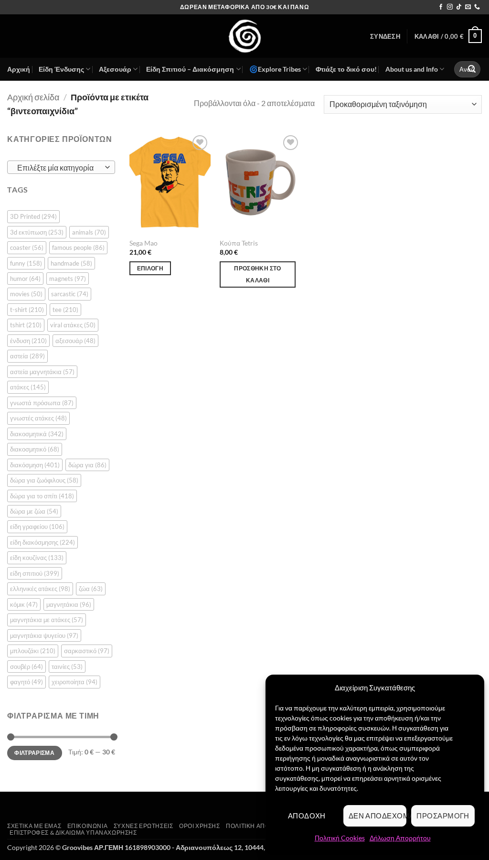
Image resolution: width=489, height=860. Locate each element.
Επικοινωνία (87, 825)
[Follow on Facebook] (441, 7)
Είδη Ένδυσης (61, 69)
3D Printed (33, 216)
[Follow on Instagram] (450, 7)
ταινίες (67, 666)
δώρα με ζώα (34, 511)
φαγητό (26, 682)
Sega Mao (143, 243)
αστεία (27, 356)
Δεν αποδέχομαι (378, 815)
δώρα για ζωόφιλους (44, 480)
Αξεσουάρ (115, 69)
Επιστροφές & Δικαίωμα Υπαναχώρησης (73, 832)
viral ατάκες (73, 325)
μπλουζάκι (32, 651)
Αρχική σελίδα (33, 97)
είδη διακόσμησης (42, 542)
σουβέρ (26, 666)
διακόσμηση (35, 465)
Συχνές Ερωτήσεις (143, 825)
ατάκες (28, 387)
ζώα (91, 588)
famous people (78, 247)
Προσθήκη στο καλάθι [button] (257, 274)
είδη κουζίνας (37, 557)
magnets (67, 278)
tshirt (26, 325)
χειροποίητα (74, 682)
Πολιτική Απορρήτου (260, 825)
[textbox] (59, 167)
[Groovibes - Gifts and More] (244, 36)
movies (26, 294)
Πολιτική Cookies (340, 838)
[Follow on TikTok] (459, 7)
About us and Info (411, 69)
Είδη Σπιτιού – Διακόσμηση (190, 69)
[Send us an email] (468, 7)
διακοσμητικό (34, 449)
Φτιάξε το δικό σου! (346, 69)
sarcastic (69, 294)
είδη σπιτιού (34, 573)
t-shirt (27, 309)
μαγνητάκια (68, 604)
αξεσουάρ (75, 340)
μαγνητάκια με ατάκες (46, 620)
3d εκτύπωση (37, 232)
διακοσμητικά (37, 434)
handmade (71, 263)
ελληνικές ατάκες (40, 588)
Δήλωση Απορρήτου (400, 838)
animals (89, 232)
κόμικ (24, 604)
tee (65, 309)
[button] (385, 36)
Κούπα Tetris (239, 243)
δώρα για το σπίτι (42, 496)
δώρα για (87, 465)
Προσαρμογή (442, 815)
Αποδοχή (307, 815)
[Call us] (477, 7)
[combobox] (61, 167)
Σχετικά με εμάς (34, 825)
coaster (26, 247)
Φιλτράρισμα (34, 752)
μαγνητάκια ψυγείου (44, 635)
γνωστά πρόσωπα (42, 403)
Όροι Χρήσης (199, 825)
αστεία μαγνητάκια (42, 372)
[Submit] (472, 69)
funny (26, 263)
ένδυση (28, 340)
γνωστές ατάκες (38, 418)
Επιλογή (150, 268)
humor (25, 278)
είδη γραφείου (37, 526)
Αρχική (18, 69)
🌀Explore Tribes (275, 69)
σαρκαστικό (86, 651)
